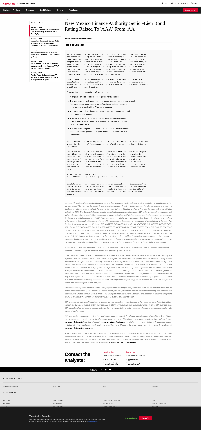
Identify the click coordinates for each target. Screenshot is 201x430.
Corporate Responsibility (159, 403)
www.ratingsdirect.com (114, 322)
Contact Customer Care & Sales (111, 400)
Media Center (57, 386)
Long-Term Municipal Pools (94, 177)
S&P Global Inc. (10, 392)
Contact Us (184, 3)
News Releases (57, 403)
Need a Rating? (190, 10)
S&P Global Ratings (12, 379)
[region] (100, 418)
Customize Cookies (131, 418)
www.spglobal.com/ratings (76, 322)
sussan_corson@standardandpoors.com (136, 363)
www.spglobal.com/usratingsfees (79, 328)
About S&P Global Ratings (10, 386)
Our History (6, 403)
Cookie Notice (92, 421)
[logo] (9, 3)
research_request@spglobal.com (123, 342)
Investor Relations (58, 400)
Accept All (145, 418)
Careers (154, 400)
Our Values (6, 400)
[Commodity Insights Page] (102, 369)
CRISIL (104, 386)
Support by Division (107, 403)
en (175, 3)
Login (195, 3)
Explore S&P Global (27, 3)
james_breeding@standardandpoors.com (112, 363)
